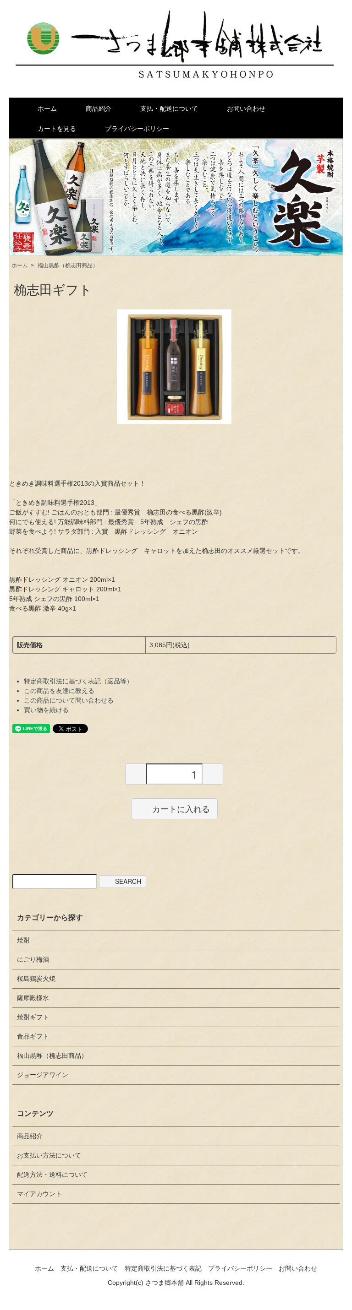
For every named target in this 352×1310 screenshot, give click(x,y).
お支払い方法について (49, 1155)
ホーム (47, 108)
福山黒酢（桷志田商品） (68, 265)
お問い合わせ (246, 108)
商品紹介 (98, 108)
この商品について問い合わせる (69, 700)
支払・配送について (169, 108)
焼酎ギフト (33, 1017)
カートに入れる (181, 808)
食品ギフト (33, 1036)
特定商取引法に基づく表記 (163, 1268)
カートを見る (57, 128)
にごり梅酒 (33, 959)
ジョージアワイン (42, 1074)
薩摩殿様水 (33, 997)
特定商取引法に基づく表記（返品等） (78, 681)
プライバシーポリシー (137, 128)
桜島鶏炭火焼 (36, 978)
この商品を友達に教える (59, 690)
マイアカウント (39, 1193)
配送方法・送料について (52, 1174)
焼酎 (23, 940)
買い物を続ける (46, 710)
